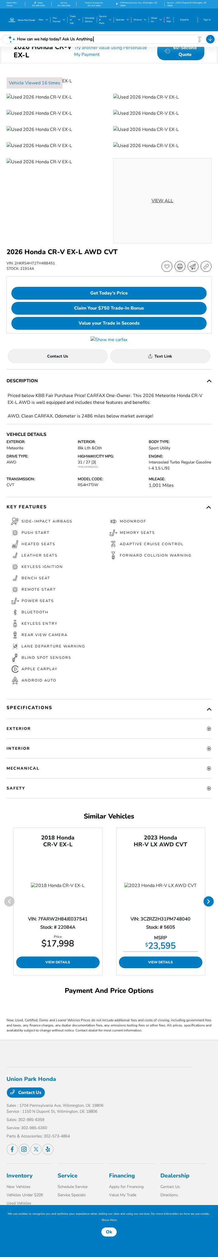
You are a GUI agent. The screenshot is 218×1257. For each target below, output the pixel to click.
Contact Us (29, 1092)
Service (67, 1175)
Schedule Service (72, 1186)
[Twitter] (36, 1149)
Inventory (20, 1175)
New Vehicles (18, 1186)
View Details (57, 962)
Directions (169, 1195)
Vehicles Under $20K (25, 1195)
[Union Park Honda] (22, 19)
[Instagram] (24, 1149)
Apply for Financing (126, 1186)
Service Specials (72, 1195)
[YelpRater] (48, 1149)
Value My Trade (122, 1195)
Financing (122, 1175)
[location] (117, 4)
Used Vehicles (19, 1203)
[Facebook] (12, 1149)
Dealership (174, 1175)
